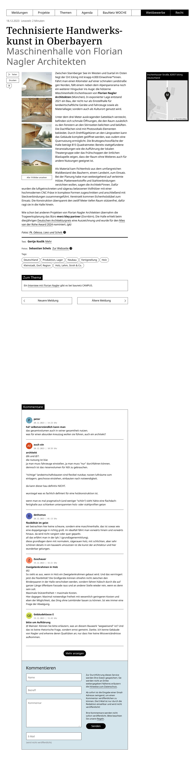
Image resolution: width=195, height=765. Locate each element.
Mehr (48, 241)
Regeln (100, 718)
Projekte (44, 13)
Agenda (87, 13)
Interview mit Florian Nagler (44, 285)
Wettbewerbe (155, 13)
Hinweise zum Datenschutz (103, 686)
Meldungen (20, 13)
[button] (167, 96)
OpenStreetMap (181, 119)
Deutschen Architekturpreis (54, 220)
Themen (66, 13)
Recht (179, 13)
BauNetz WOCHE (114, 13)
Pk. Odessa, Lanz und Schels (45, 232)
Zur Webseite (60, 248)
